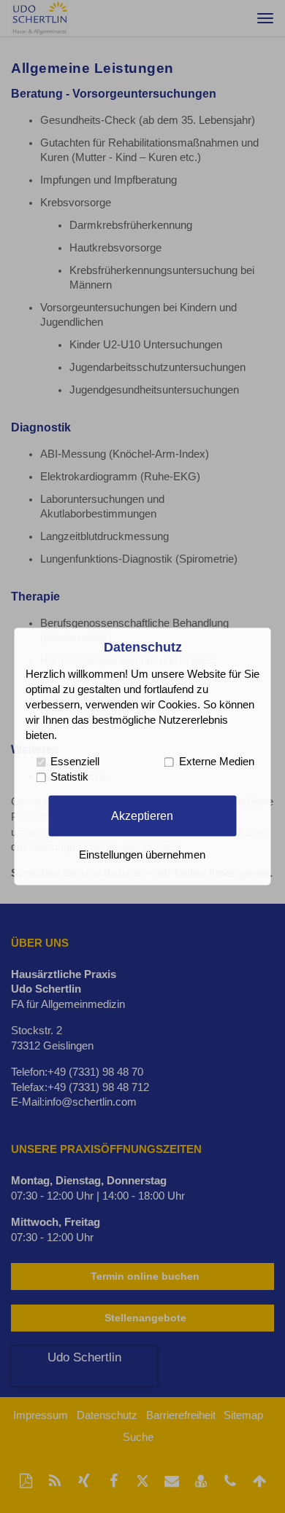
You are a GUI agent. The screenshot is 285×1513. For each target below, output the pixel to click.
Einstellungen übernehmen (142, 855)
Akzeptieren (142, 815)
